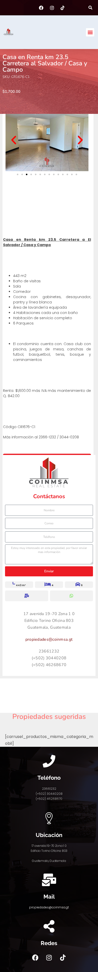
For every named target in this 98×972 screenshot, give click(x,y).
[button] (90, 8)
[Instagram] (49, 957)
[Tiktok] (63, 957)
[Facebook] (35, 957)
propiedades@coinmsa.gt (49, 639)
